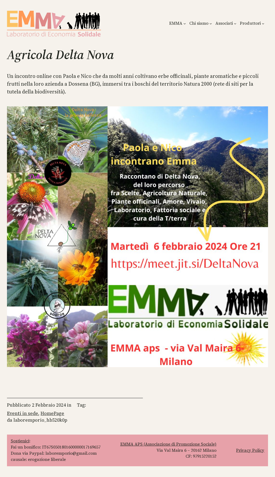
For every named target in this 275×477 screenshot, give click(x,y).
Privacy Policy (250, 450)
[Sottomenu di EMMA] (184, 23)
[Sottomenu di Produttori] (263, 23)
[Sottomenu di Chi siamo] (210, 23)
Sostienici (20, 441)
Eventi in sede (22, 413)
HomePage (52, 413)
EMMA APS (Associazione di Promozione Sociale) (168, 444)
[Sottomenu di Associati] (235, 23)
